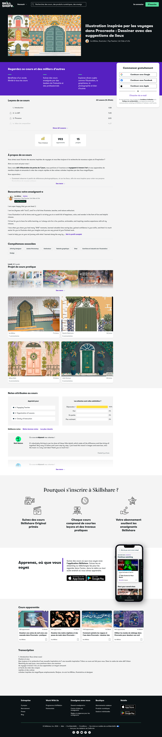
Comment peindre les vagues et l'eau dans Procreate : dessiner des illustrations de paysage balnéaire (96, 635)
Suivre (25, 196)
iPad (75, 248)
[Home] (8, 4)
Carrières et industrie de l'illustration (94, 248)
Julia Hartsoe (66, 378)
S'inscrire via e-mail (137, 95)
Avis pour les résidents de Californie (82, 728)
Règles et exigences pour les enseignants (80, 714)
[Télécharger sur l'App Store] (76, 578)
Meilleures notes (14, 429)
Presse (23, 711)
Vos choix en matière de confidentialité (102, 726)
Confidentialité (71, 726)
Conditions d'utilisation (146, 99)
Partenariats (50, 708)
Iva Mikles (20, 196)
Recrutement (25, 708)
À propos (24, 705)
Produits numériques (103, 708)
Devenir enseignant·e (78, 705)
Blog (22, 714)
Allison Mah (12, 378)
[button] (26, 4)
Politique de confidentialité (130, 101)
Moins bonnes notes (30, 429)
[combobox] (58, 4)
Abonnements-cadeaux (104, 705)
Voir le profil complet (74, 234)
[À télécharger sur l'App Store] (131, 707)
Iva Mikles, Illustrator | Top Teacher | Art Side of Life (110, 41)
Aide (62, 726)
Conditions (83, 726)
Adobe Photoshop (32, 248)
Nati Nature (18, 443)
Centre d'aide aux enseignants (77, 709)
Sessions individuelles (103, 711)
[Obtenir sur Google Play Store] (96, 578)
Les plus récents (46, 429)
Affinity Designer (15, 248)
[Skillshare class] (33, 619)
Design (12, 253)
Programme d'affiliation (54, 705)
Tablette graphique (62, 248)
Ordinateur (47, 248)
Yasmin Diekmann (68, 333)
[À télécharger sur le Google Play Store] (131, 713)
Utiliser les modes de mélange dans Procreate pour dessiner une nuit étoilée (128, 635)
